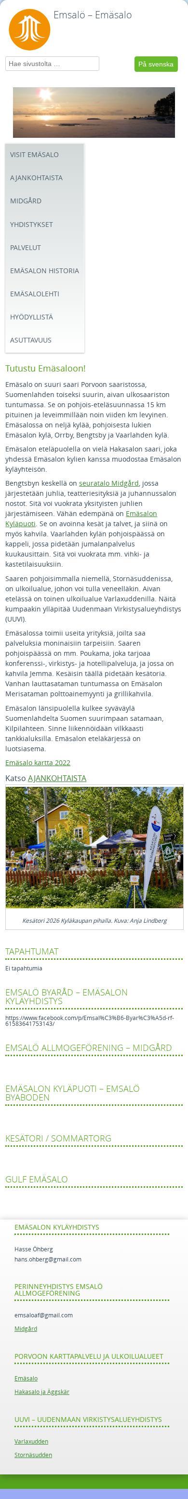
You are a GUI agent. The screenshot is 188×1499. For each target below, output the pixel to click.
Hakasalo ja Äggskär (41, 1392)
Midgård (25, 201)
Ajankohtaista (36, 178)
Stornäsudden (33, 1455)
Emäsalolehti (34, 294)
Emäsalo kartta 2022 (37, 763)
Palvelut (25, 248)
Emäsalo (26, 1378)
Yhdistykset (31, 225)
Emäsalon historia (44, 271)
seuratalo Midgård (109, 483)
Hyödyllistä (31, 317)
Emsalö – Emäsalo (93, 15)
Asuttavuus (31, 340)
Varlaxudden (31, 1441)
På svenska (156, 64)
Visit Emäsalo (34, 155)
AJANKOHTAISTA (57, 778)
